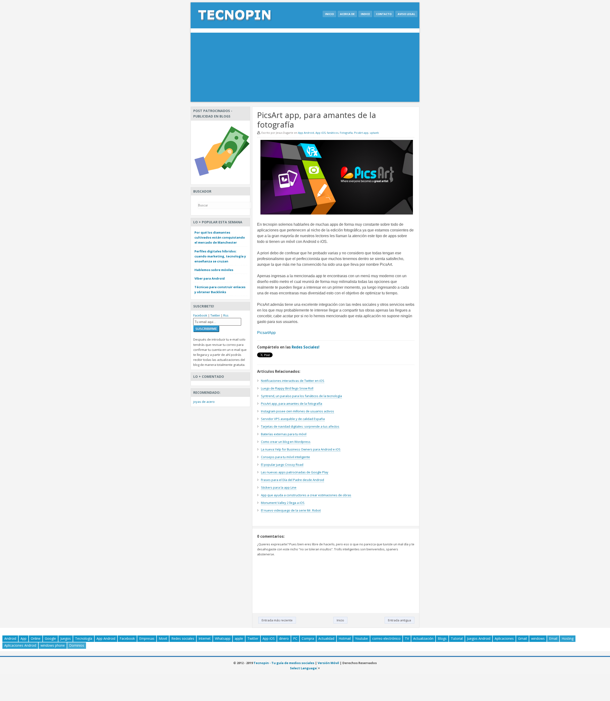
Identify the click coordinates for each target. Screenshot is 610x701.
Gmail (522, 638)
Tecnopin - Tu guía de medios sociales (284, 663)
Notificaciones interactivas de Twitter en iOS (292, 381)
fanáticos (332, 132)
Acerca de (347, 14)
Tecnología (83, 638)
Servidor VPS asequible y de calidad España (293, 419)
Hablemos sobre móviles (213, 270)
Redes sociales (182, 638)
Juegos (65, 638)
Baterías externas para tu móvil (283, 434)
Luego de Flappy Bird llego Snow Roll (287, 388)
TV (407, 638)
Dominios (76, 645)
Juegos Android (478, 638)
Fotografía (346, 132)
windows (538, 638)
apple (239, 638)
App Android (306, 132)
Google (50, 638)
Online (36, 638)
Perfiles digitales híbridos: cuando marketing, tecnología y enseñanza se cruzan (220, 256)
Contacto (383, 14)
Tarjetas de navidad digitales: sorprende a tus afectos (300, 426)
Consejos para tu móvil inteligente (285, 457)
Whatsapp (222, 638)
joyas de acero (204, 401)
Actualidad (326, 638)
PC (295, 638)
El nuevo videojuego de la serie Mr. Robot (291, 510)
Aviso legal (406, 14)
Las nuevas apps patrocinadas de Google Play (294, 472)
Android (10, 638)
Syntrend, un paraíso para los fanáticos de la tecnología (301, 396)
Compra (308, 638)
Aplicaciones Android (20, 645)
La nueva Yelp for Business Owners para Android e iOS (301, 449)
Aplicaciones (504, 638)
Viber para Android (209, 278)
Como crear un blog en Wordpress (285, 442)
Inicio (329, 14)
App (23, 638)
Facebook (200, 315)
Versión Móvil (328, 663)
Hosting (568, 638)
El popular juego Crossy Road (282, 464)
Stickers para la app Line (278, 487)
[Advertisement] (305, 68)
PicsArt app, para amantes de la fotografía (291, 403)
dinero (284, 638)
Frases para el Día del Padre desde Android (292, 480)
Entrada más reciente (277, 620)
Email (553, 638)
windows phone (53, 645)
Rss (226, 315)
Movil (163, 638)
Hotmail (345, 638)
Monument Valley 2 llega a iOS (283, 503)
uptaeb (374, 132)
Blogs (442, 638)
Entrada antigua (399, 620)
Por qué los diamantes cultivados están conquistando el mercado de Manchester (219, 237)
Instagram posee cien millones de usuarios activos (297, 411)
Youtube (361, 638)
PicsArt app (361, 132)
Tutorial (457, 638)
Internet (204, 638)
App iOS (320, 132)
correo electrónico (386, 638)
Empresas (146, 638)
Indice (365, 14)
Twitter (215, 315)
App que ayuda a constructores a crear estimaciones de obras (306, 495)
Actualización (423, 638)
